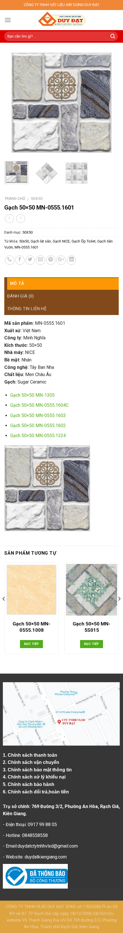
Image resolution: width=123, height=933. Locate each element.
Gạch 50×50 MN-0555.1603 (38, 415)
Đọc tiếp (31, 644)
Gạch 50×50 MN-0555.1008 (31, 627)
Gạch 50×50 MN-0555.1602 (38, 425)
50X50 (37, 198)
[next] (109, 103)
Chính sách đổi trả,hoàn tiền (38, 791)
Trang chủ (14, 198)
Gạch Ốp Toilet (84, 241)
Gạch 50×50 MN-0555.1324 (38, 435)
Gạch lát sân (41, 241)
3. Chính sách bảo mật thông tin (38, 769)
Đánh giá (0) (20, 296)
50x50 (24, 241)
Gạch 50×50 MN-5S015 (91, 627)
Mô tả (17, 283)
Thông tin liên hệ (27, 308)
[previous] (14, 103)
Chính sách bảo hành (31, 784)
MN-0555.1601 (26, 247)
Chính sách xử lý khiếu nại (37, 776)
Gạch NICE (61, 241)
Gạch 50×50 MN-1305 (32, 395)
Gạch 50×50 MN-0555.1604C (39, 405)
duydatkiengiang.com (46, 857)
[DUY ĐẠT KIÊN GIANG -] (62, 20)
